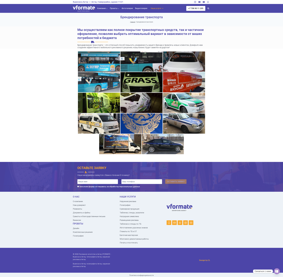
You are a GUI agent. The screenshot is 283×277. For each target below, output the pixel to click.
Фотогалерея (127, 8)
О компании (78, 201)
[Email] (199, 2)
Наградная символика (129, 216)
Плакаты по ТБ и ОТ (128, 231)
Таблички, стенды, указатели (132, 213)
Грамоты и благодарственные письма (89, 216)
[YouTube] (204, 2)
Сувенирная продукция (129, 209)
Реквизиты (77, 209)
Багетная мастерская (129, 235)
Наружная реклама (128, 201)
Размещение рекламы (129, 220)
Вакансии (77, 220)
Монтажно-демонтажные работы (134, 239)
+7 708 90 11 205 (195, 8)
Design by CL (204, 260)
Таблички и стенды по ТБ (130, 224)
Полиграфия (78, 236)
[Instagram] (195, 2)
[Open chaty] (277, 271)
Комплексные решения (83, 232)
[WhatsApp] (208, 2)
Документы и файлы (81, 213)
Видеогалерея (141, 8)
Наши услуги (156, 8)
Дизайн (76, 228)
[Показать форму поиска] (208, 8)
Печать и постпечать (129, 243)
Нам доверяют (79, 205)
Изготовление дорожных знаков (134, 228)
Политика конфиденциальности (141, 275)
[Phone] (169, 222)
